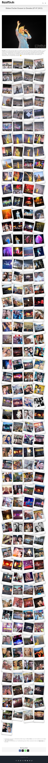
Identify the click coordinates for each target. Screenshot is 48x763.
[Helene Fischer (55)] (28, 227)
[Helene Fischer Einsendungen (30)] (17, 365)
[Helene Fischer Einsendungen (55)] (7, 440)
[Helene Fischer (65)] (7, 265)
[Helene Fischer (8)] (39, 77)
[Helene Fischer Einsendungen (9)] (7, 303)
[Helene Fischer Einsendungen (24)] (39, 340)
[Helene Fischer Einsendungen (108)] (17, 603)
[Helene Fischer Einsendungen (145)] (28, 716)
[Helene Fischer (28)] (39, 140)
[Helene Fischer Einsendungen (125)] (28, 653)
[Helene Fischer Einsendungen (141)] (28, 703)
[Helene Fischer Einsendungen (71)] (7, 490)
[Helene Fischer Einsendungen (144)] (18, 715)
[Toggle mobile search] (43, 3)
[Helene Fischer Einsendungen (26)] (17, 352)
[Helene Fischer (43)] (28, 190)
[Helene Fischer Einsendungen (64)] (18, 465)
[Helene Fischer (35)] (28, 165)
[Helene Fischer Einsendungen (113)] (28, 616)
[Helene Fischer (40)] (39, 178)
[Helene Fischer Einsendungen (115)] (7, 628)
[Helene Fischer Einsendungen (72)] (18, 490)
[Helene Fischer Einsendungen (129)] (28, 666)
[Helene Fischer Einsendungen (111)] (7, 616)
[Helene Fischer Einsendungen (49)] (28, 415)
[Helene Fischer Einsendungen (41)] (28, 390)
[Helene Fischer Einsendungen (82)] (39, 515)
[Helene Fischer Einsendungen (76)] (18, 503)
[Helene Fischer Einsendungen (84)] (17, 528)
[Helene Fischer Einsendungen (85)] (28, 528)
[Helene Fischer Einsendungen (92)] (17, 553)
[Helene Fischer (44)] (39, 190)
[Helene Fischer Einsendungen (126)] (39, 653)
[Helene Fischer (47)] (28, 202)
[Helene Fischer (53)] (7, 228)
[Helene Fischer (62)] (17, 252)
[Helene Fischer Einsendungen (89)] (28, 541)
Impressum (41, 740)
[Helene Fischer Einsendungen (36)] (28, 378)
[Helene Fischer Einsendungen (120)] (17, 641)
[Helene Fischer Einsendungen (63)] (7, 465)
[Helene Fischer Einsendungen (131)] (7, 678)
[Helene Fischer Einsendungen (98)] (39, 565)
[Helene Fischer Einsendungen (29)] (7, 365)
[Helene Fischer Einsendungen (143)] (7, 716)
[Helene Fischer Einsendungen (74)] (39, 491)
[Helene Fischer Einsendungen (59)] (7, 453)
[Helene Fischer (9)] (7, 89)
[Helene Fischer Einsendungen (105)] (28, 591)
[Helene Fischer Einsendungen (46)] (39, 403)
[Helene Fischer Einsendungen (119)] (7, 640)
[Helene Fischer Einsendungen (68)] (17, 478)
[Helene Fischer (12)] (39, 89)
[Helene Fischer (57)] (7, 240)
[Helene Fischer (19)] (28, 114)
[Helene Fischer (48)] (39, 202)
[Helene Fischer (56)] (39, 228)
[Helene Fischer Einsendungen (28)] (39, 353)
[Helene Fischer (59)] (28, 240)
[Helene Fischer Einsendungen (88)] (17, 540)
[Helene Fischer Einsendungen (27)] (28, 353)
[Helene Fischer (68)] (39, 265)
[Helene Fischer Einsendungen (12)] (39, 303)
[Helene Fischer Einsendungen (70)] (39, 478)
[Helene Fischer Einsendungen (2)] (17, 278)
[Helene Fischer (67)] (28, 265)
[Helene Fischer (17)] (7, 114)
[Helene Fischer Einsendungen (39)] (18, 390)
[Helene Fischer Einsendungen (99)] (7, 578)
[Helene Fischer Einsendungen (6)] (18, 290)
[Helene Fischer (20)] (39, 115)
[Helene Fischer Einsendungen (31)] (28, 365)
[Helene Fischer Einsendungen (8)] (39, 290)
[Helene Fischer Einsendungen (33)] (39, 365)
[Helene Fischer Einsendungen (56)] (18, 441)
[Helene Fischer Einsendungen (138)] (39, 691)
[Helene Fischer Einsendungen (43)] (7, 403)
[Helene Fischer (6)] (18, 77)
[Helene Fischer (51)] (28, 215)
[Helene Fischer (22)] (17, 127)
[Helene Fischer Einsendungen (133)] (28, 678)
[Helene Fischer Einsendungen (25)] (7, 352)
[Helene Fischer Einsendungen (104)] (17, 590)
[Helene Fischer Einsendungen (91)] (7, 553)
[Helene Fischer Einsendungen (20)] (39, 328)
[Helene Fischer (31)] (28, 152)
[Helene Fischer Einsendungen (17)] (7, 327)
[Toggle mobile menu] (45, 3)
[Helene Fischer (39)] (28, 177)
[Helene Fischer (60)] (39, 240)
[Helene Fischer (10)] (18, 90)
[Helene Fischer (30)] (18, 152)
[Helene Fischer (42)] (17, 190)
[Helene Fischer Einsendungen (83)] (7, 528)
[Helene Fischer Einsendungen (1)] (7, 277)
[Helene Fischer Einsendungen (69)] (28, 478)
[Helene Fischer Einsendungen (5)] (7, 290)
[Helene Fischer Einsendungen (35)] (17, 377)
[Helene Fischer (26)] (18, 140)
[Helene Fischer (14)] (17, 102)
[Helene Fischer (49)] (7, 215)
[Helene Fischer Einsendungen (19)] (28, 327)
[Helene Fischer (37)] (7, 177)
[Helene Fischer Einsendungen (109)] (28, 603)
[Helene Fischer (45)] (7, 202)
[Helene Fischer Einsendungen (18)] (18, 328)
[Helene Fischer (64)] (39, 253)
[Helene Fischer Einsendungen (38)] (7, 390)
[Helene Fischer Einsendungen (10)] (18, 303)
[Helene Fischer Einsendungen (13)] (7, 315)
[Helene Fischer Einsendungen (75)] (7, 503)
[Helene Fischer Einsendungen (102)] (39, 578)
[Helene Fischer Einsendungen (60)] (17, 453)
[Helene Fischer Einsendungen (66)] (39, 465)
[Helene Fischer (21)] (7, 127)
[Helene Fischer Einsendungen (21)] (7, 340)
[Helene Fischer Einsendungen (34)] (7, 378)
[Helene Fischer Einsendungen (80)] (17, 515)
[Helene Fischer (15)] (28, 102)
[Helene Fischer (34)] (17, 165)
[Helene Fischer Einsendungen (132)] (17, 678)
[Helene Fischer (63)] (28, 252)
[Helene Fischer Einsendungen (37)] (39, 378)
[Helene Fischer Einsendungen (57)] (28, 440)
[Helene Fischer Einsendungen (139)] (7, 703)
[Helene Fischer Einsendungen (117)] (28, 628)
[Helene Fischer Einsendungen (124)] (18, 653)
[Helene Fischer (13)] (7, 102)
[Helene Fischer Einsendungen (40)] (7, 728)
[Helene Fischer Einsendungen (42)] (39, 390)
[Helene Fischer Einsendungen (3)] (28, 277)
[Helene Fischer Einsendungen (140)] (18, 703)
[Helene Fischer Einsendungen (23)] (28, 340)
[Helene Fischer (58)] (17, 240)
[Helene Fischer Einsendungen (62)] (39, 453)
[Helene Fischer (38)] (18, 177)
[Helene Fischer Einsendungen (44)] (18, 403)
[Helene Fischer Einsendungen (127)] (7, 666)
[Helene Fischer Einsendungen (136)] (18, 691)
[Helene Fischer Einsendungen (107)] (7, 603)
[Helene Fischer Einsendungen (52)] (18, 428)
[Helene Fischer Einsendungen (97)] (28, 566)
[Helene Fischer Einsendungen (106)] (39, 591)
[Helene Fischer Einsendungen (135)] (7, 691)
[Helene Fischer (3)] (28, 65)
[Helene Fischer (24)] (39, 127)
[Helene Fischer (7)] (28, 77)
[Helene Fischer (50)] (18, 215)
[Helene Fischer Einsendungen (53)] (28, 428)
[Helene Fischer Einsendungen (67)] (7, 478)
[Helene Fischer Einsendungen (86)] (39, 528)
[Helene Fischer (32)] (39, 152)
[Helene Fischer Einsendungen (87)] (7, 541)
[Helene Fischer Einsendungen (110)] (39, 603)
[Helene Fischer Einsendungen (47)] (7, 415)
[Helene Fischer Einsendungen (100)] (18, 578)
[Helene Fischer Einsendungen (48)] (18, 415)
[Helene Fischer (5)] (7, 77)
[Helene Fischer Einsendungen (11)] (28, 303)
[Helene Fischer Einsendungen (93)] (28, 553)
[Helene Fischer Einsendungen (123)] (7, 653)
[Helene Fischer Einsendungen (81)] (28, 515)
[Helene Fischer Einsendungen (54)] (39, 428)
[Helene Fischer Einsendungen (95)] (7, 566)
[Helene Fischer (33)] (7, 165)
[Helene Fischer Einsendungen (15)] (28, 315)
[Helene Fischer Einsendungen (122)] (39, 641)
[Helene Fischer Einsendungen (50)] (39, 415)
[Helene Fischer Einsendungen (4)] (39, 277)
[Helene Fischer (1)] (7, 65)
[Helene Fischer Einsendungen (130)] (39, 666)
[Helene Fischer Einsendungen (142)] (39, 703)
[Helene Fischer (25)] (7, 140)
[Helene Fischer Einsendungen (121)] (28, 641)
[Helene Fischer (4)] (39, 65)
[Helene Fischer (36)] (39, 165)
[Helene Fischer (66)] (18, 265)
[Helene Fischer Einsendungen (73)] (28, 490)
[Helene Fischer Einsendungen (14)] (17, 315)
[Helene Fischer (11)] (28, 90)
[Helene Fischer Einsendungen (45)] (28, 403)
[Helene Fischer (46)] (18, 203)
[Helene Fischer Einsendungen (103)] (7, 591)
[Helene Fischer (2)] (17, 64)
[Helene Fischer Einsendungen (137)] (28, 691)
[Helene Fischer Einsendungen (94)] (39, 553)
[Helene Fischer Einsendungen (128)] (18, 666)
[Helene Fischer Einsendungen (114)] (39, 616)
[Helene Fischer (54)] (17, 227)
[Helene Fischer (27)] (28, 140)
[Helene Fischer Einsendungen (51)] (7, 428)
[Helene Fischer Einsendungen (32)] (39, 716)
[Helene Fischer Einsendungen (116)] (18, 628)
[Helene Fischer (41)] (7, 190)
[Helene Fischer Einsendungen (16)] (39, 315)
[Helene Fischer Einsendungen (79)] (7, 516)
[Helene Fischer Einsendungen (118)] (39, 628)
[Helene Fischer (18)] (17, 115)
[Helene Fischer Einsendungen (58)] (39, 440)
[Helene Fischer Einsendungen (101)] (28, 578)
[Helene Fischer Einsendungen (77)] (28, 503)
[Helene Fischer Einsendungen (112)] (18, 616)
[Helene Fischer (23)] (28, 127)
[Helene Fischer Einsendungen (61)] (28, 453)
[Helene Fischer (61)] (7, 252)
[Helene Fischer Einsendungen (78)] (39, 503)
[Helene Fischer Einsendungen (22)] (17, 340)
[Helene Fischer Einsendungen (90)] (39, 541)
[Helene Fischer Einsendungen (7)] (28, 290)
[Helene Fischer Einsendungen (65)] (28, 466)
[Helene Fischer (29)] (7, 152)
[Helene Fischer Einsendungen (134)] (39, 678)
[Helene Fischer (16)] (39, 102)
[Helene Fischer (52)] (39, 215)
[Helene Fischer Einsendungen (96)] (18, 566)
